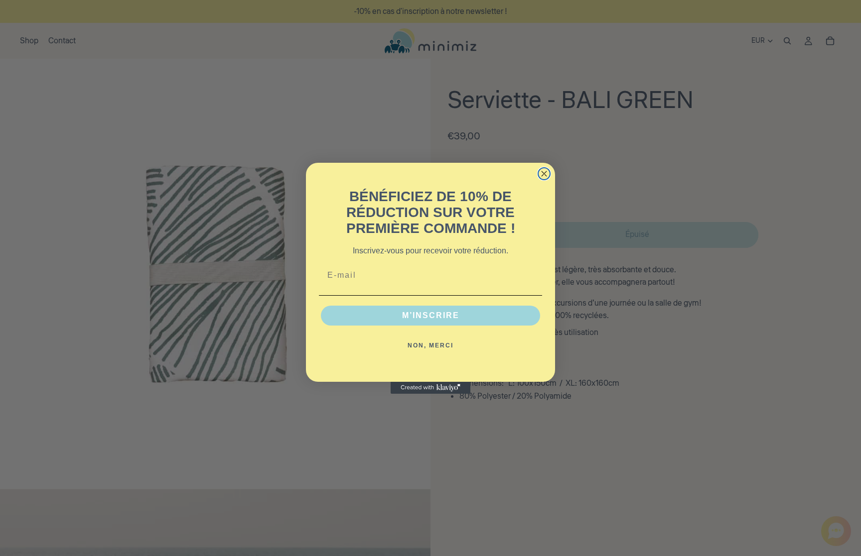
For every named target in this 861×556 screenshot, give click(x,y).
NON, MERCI (430, 345)
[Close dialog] (544, 174)
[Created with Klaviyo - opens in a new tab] (430, 388)
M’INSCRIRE (430, 315)
